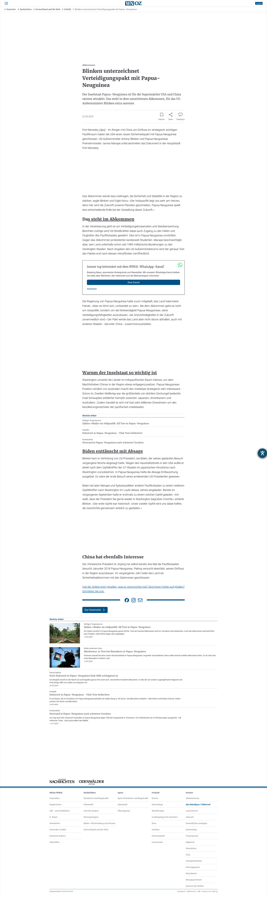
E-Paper (54, 817)
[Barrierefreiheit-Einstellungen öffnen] (262, 453)
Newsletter (55, 823)
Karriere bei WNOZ (195, 886)
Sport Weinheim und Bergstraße (133, 798)
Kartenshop (157, 804)
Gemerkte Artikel (58, 829)
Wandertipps (158, 811)
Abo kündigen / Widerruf (198, 804)
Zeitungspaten (193, 867)
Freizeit (156, 792)
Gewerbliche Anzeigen (196, 823)
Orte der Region (91, 811)
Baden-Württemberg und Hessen (99, 823)
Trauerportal (192, 836)
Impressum (92, 288)
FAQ (188, 854)
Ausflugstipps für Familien (165, 817)
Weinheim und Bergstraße (96, 798)
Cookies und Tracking (210, 891)
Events (155, 798)
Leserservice (192, 811)
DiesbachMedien (194, 861)
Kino (154, 823)
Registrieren (55, 804)
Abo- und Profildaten (60, 811)
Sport (120, 792)
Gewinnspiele (158, 836)
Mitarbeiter (191, 873)
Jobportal (190, 842)
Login (259, 3)
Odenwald (88, 804)
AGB (198, 891)
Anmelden (55, 798)
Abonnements (192, 798)
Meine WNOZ (56, 792)
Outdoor (156, 829)
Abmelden (54, 842)
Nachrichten (90, 792)
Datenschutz (191, 891)
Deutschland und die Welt (96, 829)
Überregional (124, 811)
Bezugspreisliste (194, 879)
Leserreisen (157, 842)
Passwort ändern (57, 836)
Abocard (190, 817)
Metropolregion (91, 817)
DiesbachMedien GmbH (61, 891)
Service (189, 792)
